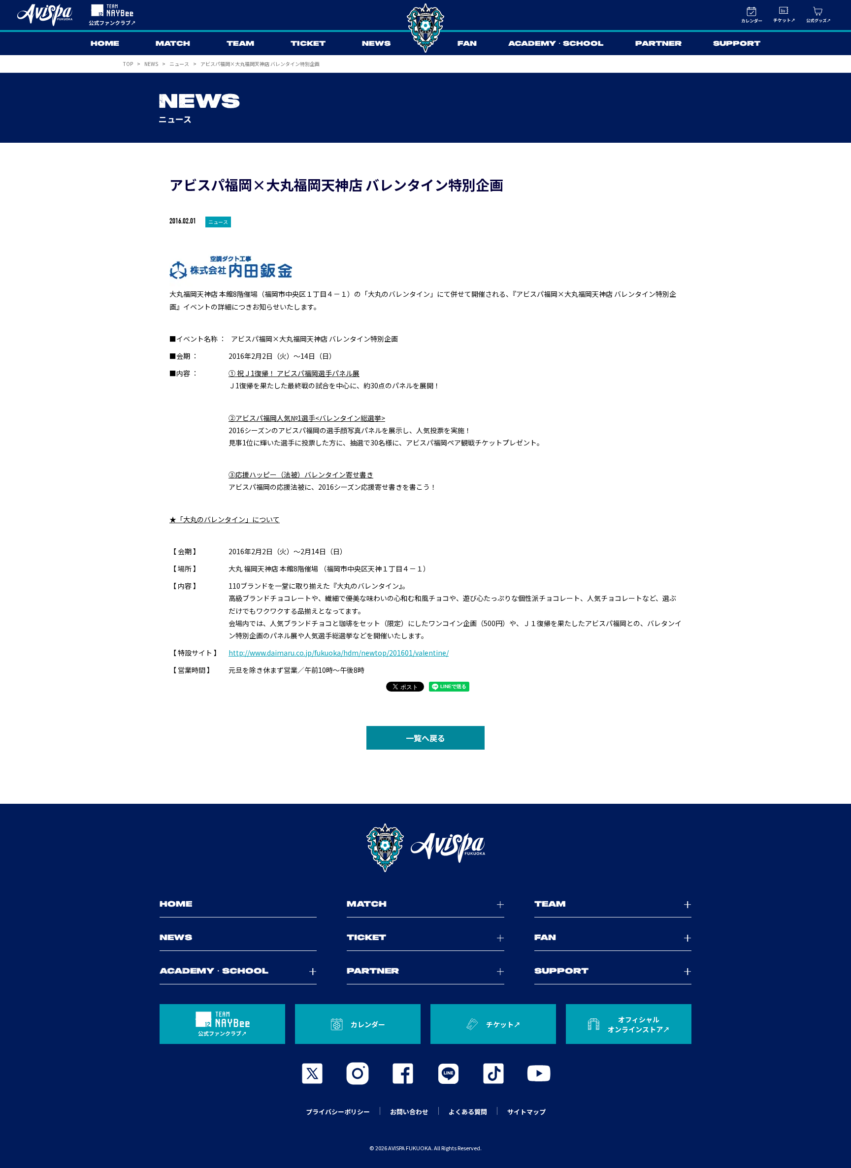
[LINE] (448, 1073)
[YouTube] (539, 1073)
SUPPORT (736, 44)
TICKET (308, 44)
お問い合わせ (409, 1111)
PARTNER (658, 44)
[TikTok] (493, 1073)
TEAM (240, 44)
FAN (467, 44)
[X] (312, 1073)
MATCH (173, 44)
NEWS (376, 44)
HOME (105, 44)
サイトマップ (526, 1111)
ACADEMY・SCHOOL (556, 44)
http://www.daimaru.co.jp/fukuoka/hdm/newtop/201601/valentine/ (339, 653)
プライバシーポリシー (338, 1111)
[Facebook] (403, 1073)
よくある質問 (468, 1111)
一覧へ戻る (425, 738)
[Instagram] (357, 1073)
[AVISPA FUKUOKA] (425, 848)
